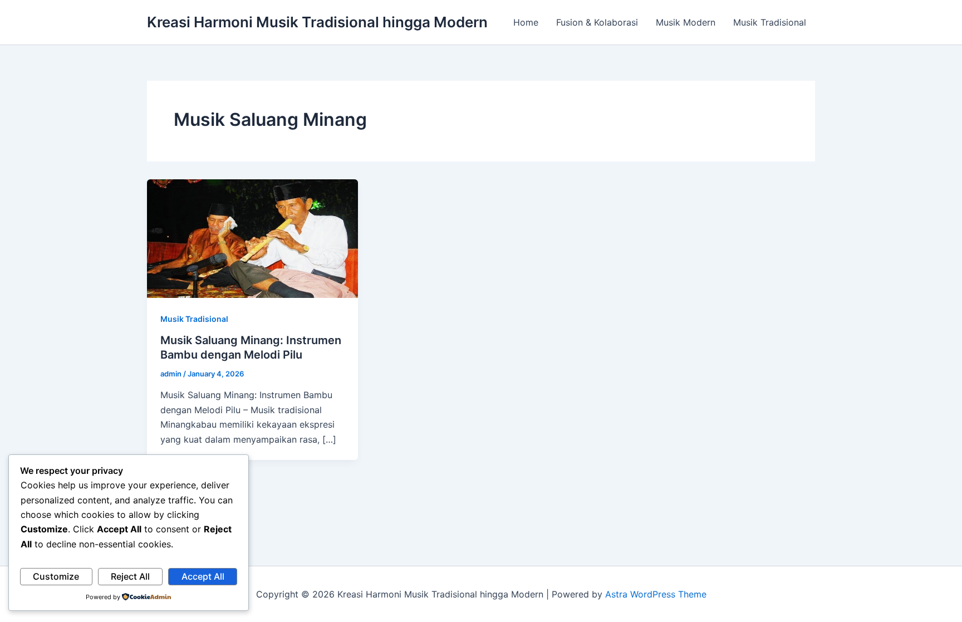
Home (525, 22)
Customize (56, 576)
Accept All (202, 576)
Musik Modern (685, 22)
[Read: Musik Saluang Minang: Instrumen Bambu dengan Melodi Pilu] (252, 237)
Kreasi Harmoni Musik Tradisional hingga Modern (317, 22)
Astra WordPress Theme (655, 594)
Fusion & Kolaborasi (597, 22)
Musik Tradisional (769, 22)
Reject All (130, 576)
